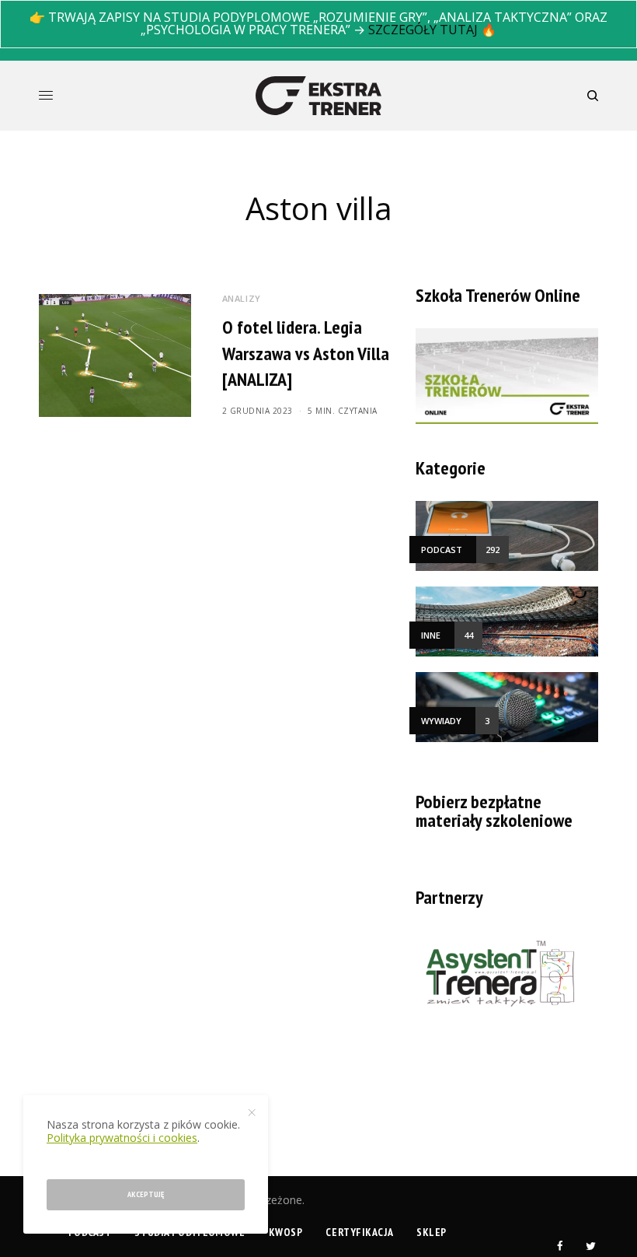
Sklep (431, 1232)
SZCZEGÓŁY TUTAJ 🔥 (432, 29)
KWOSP (286, 1232)
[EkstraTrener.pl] (318, 95)
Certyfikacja (359, 1232)
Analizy (241, 298)
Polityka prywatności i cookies (122, 1137)
